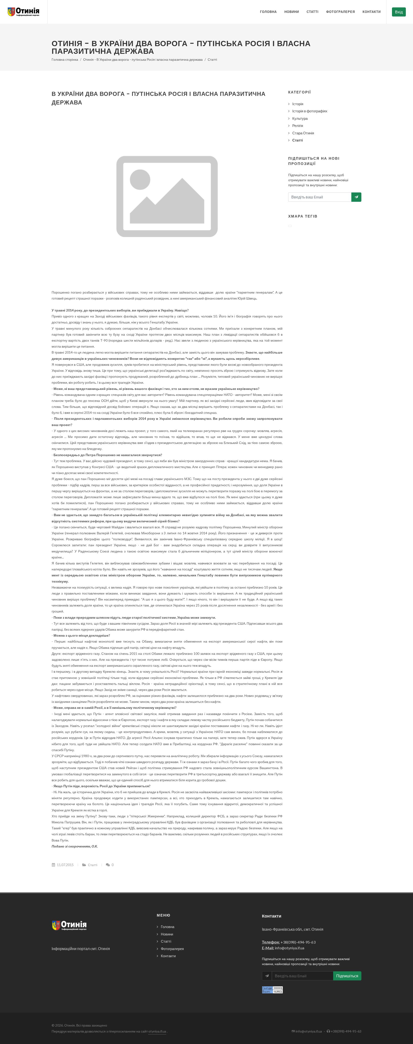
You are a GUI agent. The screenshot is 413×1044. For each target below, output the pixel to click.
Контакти (372, 12)
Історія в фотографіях (309, 111)
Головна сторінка (65, 59)
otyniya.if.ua (157, 1031)
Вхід (399, 12)
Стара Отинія (303, 133)
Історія (297, 104)
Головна (268, 12)
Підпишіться (347, 975)
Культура (300, 118)
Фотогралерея (340, 12)
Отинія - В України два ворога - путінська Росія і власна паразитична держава (143, 59)
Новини (291, 12)
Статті (313, 12)
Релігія (297, 125)
